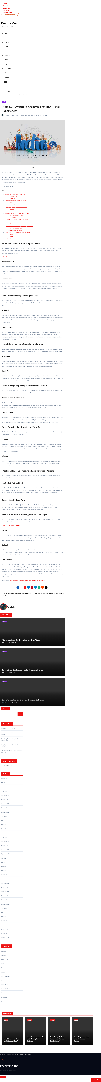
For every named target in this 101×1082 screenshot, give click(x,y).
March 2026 (4, 791)
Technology (8, 68)
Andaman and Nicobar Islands (16, 215)
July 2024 (3, 862)
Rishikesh (12, 202)
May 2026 (3, 787)
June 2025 (3, 824)
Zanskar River (13, 204)
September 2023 (5, 904)
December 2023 (5, 891)
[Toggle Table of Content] (3, 190)
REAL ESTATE (5, 988)
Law (2, 980)
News (6, 59)
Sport (6, 64)
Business (7, 38)
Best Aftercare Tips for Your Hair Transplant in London (23, 700)
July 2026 (3, 783)
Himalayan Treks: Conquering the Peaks (16, 194)
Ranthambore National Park (16, 230)
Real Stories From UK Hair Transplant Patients (35, 1039)
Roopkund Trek (13, 196)
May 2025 (3, 829)
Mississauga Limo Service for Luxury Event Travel (21, 640)
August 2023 (4, 908)
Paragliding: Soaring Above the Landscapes (16, 207)
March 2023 (4, 925)
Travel (6, 72)
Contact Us (6, 8)
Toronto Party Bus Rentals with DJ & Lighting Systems (22, 670)
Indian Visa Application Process (29, 115)
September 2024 (5, 854)
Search (5, 709)
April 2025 (4, 833)
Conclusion (9, 238)
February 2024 (5, 883)
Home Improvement (6, 976)
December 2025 (5, 803)
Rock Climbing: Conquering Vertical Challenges (18, 232)
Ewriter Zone (10, 23)
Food (6, 46)
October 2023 (4, 900)
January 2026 (4, 799)
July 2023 (3, 912)
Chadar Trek (12, 198)
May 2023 (3, 916)
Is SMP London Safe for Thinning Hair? (11, 728)
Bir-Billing (12, 209)
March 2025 (4, 837)
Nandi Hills (12, 211)
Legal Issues (4, 984)
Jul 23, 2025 (12, 672)
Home (5, 3)
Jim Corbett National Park (16, 228)
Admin (7, 115)
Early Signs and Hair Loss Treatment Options (81, 1039)
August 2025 (4, 816)
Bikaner (11, 223)
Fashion (7, 42)
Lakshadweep (13, 217)
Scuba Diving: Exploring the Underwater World (17, 213)
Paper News (20, 1054)
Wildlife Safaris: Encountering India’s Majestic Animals (19, 226)
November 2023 (5, 895)
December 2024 (5, 849)
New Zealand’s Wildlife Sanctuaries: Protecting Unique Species (27, 580)
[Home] (1, 28)
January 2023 (4, 929)
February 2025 (5, 841)
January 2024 (4, 887)
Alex (5, 642)
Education (3, 955)
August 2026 (4, 778)
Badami (11, 236)
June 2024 (3, 866)
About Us (6, 6)
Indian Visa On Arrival (43, 115)
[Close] (3, 1077)
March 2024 (4, 879)
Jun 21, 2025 (13, 702)
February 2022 (5, 937)
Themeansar (28, 1054)
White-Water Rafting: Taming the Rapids (16, 200)
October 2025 (4, 808)
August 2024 (4, 858)
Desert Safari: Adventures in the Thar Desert (17, 219)
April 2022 (4, 933)
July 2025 (3, 820)
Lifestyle (7, 55)
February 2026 (5, 795)
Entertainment (4, 959)
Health (7, 51)
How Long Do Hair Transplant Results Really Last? (57, 1039)
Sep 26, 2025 (12, 642)
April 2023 (4, 921)
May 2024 (3, 870)
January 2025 (4, 845)
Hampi (11, 234)
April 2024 (4, 875)
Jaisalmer (12, 221)
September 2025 (5, 812)
